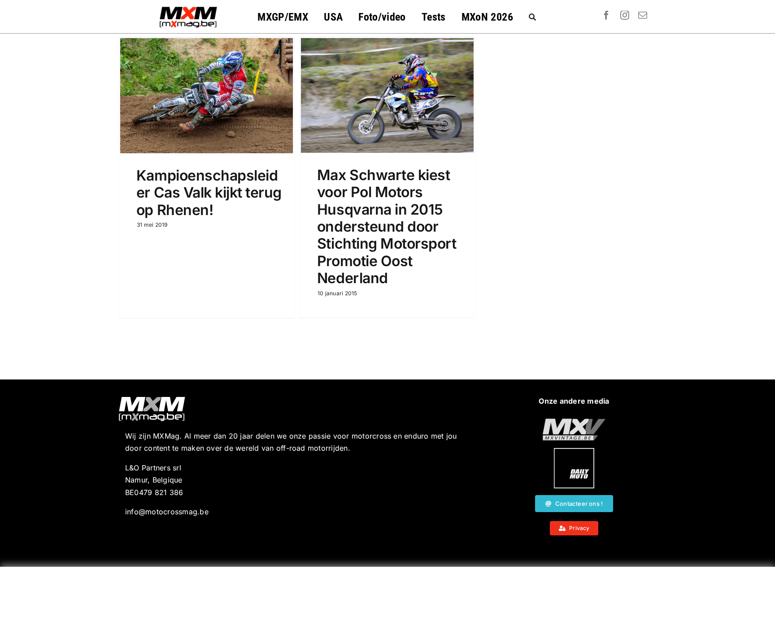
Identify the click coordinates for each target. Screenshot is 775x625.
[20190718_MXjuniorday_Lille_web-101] (574, 422)
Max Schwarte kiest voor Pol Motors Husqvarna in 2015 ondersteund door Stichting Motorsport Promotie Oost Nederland (386, 226)
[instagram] (624, 15)
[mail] (642, 15)
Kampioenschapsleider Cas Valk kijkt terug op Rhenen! (209, 193)
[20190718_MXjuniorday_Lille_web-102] (574, 451)
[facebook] (606, 15)
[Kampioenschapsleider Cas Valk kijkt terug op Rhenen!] (206, 95)
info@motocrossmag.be (167, 511)
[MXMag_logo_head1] (188, 8)
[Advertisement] (387, 596)
